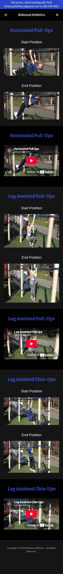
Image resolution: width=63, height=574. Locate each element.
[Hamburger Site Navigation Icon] (6, 15)
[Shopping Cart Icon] (57, 15)
